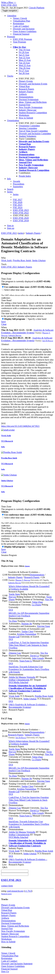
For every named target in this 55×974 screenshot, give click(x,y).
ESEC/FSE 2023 (21, 210)
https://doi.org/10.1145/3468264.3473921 (20, 426)
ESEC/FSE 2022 (21, 212)
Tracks (10, 76)
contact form (7, 885)
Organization (13, 120)
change (27, 566)
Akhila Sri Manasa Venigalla (22, 677)
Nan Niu (49, 599)
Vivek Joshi (6, 260)
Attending (11, 15)
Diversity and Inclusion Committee (35, 133)
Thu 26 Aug (24, 68)
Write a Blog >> (8, 2)
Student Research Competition (33, 112)
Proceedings (18, 184)
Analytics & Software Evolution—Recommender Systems (27, 331)
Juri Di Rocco (47, 341)
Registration (18, 23)
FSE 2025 (17, 205)
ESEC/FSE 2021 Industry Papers (16, 267)
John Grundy (38, 658)
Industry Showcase (27, 110)
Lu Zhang (36, 604)
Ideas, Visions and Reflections (33, 102)
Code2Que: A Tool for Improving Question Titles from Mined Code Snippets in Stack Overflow (29, 645)
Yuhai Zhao (37, 602)
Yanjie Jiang (14, 594)
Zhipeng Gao (15, 653)
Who (3, 258)
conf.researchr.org (15, 891)
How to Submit (26, 118)
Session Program (9, 555)
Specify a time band (37, 319)
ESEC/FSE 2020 (21, 218)
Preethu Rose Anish (22, 260)
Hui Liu (12, 597)
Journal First (24, 104)
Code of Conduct (21, 26)
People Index (25, 176)
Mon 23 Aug (25, 60)
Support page (6, 894)
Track (3, 264)
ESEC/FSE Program (22, 39)
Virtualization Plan (21, 21)
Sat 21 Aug (24, 55)
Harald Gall (14, 636)
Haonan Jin (26, 623)
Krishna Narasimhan (26, 634)
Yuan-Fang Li (25, 661)
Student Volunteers (27, 136)
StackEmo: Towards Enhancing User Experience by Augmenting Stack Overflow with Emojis (29, 669)
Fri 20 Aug (24, 52)
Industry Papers (26, 91)
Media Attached (20, 682)
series (20, 233)
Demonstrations (26, 97)
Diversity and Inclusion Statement (16, 963)
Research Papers (26, 89)
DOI (3, 423)
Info (9, 178)
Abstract (5, 344)
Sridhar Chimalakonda (19, 680)
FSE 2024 (17, 207)
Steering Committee (28, 128)
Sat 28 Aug (24, 73)
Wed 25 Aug (25, 65)
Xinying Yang (43, 626)
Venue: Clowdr (20, 18)
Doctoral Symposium (28, 99)
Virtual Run (24, 86)
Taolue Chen (27, 631)
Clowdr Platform (36, 7)
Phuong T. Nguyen (22, 580)
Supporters (18, 186)
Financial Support (21, 34)
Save (3, 321)
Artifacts (23, 94)
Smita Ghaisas (39, 260)
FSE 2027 (17, 199)
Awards (16, 181)
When (4, 327)
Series (15, 194)
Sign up (10, 228)
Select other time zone (14, 290)
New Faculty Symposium (30, 107)
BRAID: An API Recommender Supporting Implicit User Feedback (29, 614)
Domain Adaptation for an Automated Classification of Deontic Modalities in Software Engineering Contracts (27, 688)
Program (11, 36)
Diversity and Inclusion (23, 29)
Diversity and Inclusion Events (33, 84)
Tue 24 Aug (24, 63)
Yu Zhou (13, 621)
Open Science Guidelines (24, 31)
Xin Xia (44, 653)
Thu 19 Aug (24, 49)
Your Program (19, 42)
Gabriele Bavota (14, 335)
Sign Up (5, 971)
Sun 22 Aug (24, 57)
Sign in (10, 225)
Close (3, 324)
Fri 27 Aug (24, 70)
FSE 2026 (17, 202)
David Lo (34, 655)
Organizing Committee (29, 125)
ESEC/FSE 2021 (9, 233)
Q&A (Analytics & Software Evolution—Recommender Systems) (28, 705)
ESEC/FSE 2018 (21, 220)
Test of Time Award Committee (33, 131)
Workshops (24, 115)
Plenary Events (26, 81)
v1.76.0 (28, 891)
